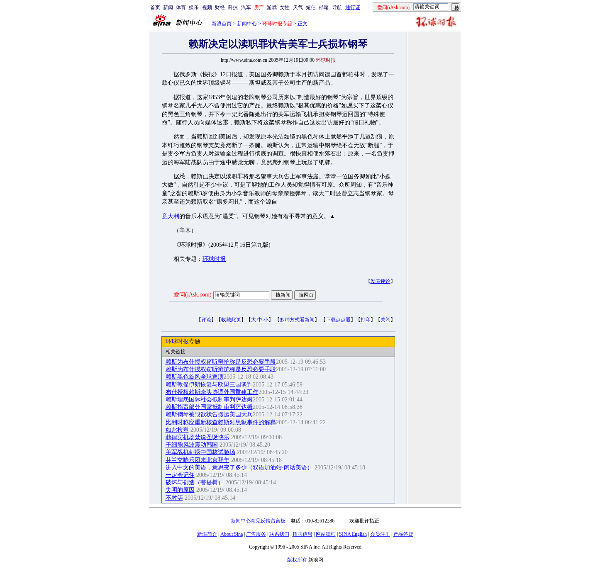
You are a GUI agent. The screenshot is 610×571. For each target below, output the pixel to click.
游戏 (272, 7)
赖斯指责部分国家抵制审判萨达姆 (209, 407)
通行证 (352, 7)
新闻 (168, 7)
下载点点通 (338, 320)
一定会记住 (180, 475)
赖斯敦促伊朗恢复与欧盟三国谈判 (209, 384)
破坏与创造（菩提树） (195, 482)
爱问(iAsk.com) (192, 295)
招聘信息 (302, 534)
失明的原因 (180, 490)
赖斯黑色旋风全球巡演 (195, 377)
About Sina (231, 534)
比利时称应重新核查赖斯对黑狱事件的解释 (221, 422)
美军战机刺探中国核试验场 (200, 452)
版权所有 (297, 560)
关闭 (385, 320)
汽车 (246, 7)
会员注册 (380, 534)
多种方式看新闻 (297, 320)
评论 (206, 320)
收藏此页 (231, 320)
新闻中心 (247, 24)
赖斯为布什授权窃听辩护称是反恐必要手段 (221, 362)
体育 (181, 7)
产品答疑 (403, 534)
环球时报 (214, 259)
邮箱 (324, 7)
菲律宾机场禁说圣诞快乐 (197, 437)
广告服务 (256, 534)
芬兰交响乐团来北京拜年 (197, 460)
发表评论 (380, 281)
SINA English (353, 534)
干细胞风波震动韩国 (192, 445)
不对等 (174, 498)
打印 (366, 320)
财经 (220, 7)
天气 (298, 7)
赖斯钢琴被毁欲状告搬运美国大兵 (209, 414)
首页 (155, 7)
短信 (311, 7)
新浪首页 (222, 24)
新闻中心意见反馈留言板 (258, 521)
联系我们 (279, 534)
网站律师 (326, 534)
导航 (337, 7)
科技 (233, 7)
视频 (207, 7)
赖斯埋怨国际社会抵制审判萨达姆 (209, 399)
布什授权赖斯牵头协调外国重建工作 (212, 392)
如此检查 (177, 430)
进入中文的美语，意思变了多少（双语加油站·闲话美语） (239, 467)
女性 (285, 7)
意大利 (170, 216)
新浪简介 (207, 534)
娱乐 (194, 7)
